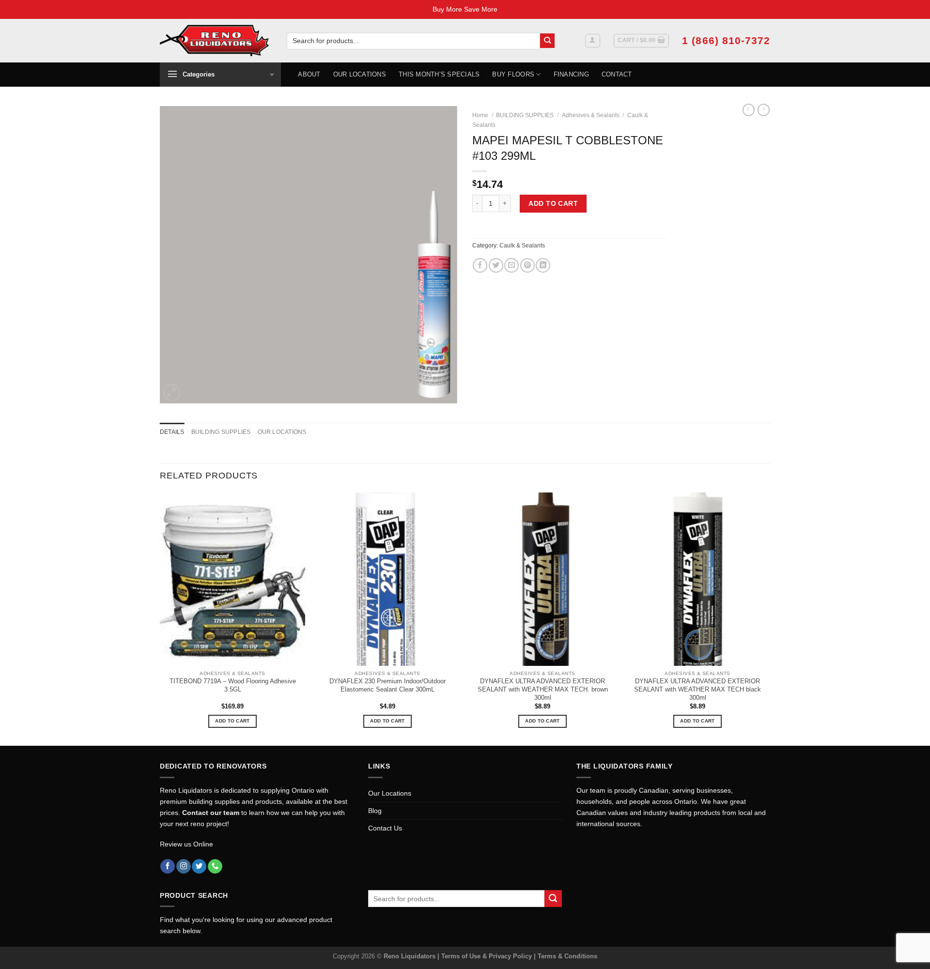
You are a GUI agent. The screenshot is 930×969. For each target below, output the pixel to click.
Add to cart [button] (232, 720)
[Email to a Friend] (511, 265)
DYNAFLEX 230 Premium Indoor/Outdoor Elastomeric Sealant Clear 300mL (387, 685)
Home (480, 115)
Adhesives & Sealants (591, 115)
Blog (375, 811)
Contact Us (385, 828)
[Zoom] (171, 392)
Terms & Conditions (567, 956)
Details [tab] (172, 432)
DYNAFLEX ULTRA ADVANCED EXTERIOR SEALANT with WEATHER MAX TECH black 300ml (697, 689)
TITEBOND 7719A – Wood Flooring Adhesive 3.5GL (233, 685)
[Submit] (547, 40)
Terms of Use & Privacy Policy (487, 956)
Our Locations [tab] (282, 432)
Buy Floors (513, 74)
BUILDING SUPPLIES (525, 115)
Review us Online (186, 844)
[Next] (769, 618)
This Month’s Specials (439, 74)
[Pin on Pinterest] (527, 265)
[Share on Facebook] (480, 265)
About (309, 74)
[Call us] (215, 866)
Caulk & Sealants (522, 245)
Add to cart (553, 203)
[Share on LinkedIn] (543, 265)
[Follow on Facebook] (167, 866)
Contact (617, 74)
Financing (571, 74)
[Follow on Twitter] (199, 866)
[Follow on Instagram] (183, 866)
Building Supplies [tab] (221, 432)
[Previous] (160, 618)
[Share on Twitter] (496, 265)
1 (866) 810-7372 (726, 40)
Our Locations (359, 74)
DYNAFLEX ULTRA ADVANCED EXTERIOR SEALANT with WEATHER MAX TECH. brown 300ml (543, 689)
